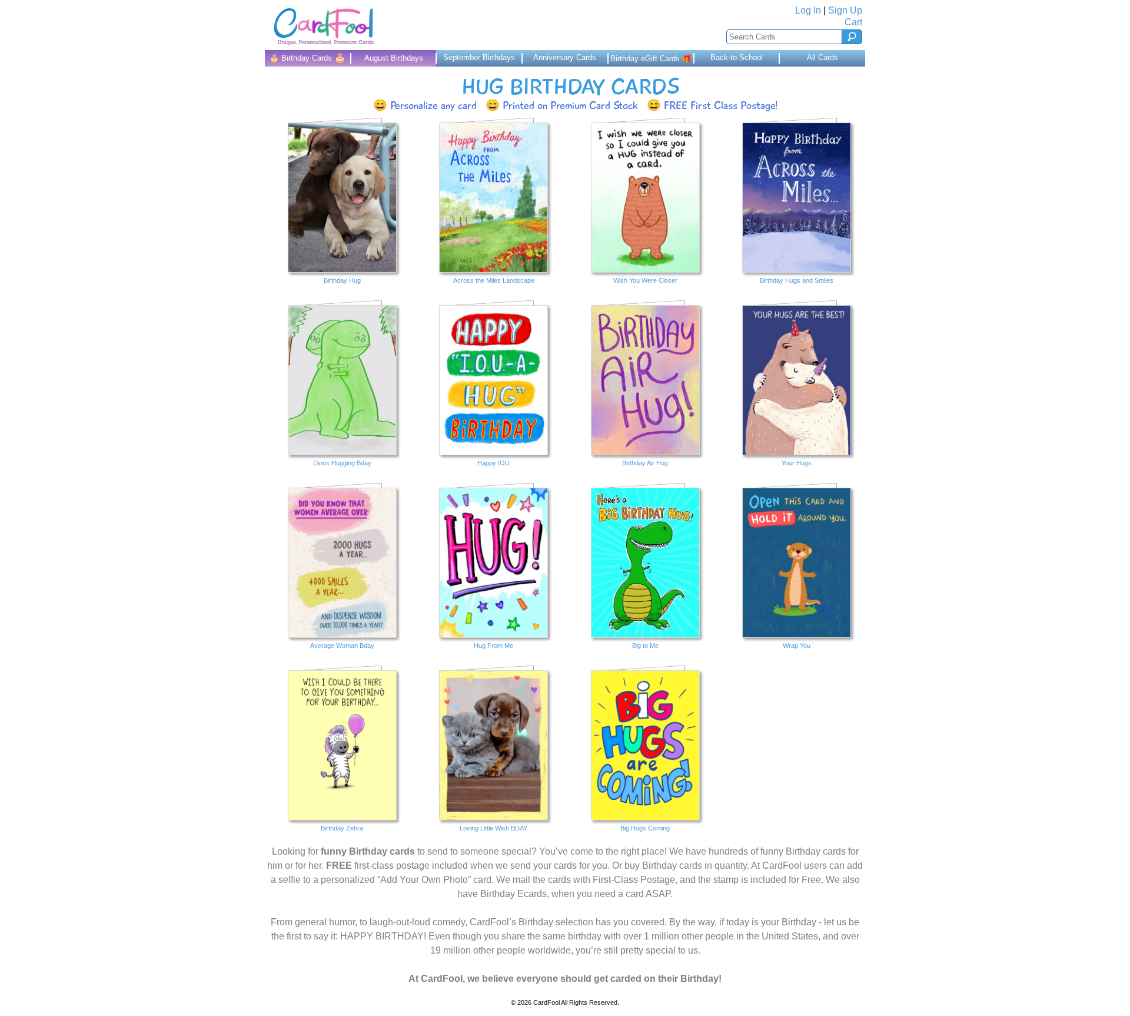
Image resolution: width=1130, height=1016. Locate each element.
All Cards (822, 57)
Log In (808, 10)
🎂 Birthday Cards (307, 57)
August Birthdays (393, 58)
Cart (853, 22)
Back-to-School (736, 57)
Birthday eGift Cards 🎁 (651, 58)
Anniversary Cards (564, 57)
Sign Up (845, 10)
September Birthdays (479, 57)
